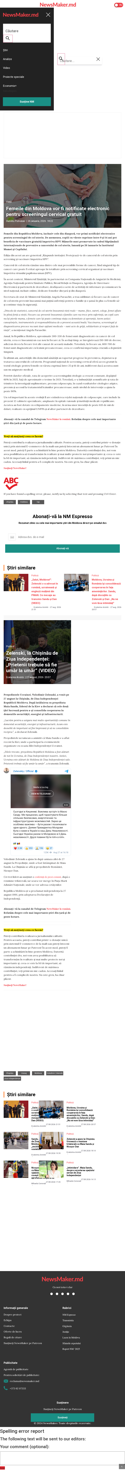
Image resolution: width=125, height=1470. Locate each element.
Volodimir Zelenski (55, 1073)
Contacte (9, 1325)
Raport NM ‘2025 (71, 1348)
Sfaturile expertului (71, 1343)
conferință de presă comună (48, 876)
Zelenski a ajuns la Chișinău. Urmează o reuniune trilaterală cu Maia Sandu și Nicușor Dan (81, 1143)
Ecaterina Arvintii (41, 607)
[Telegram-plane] (73, 1294)
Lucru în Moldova (71, 1337)
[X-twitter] (57, 1294)
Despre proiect (12, 1314)
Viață (9, 201)
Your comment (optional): (24, 1447)
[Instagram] (62, 1294)
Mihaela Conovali (38, 1183)
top (38, 502)
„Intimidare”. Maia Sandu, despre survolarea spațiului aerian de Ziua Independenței (80, 1172)
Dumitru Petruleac (15, 221)
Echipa (7, 1320)
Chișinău (9, 502)
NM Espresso (69, 1314)
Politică (34, 575)
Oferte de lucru (13, 1331)
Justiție (65, 1331)
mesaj (24, 1073)
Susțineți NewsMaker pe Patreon (23, 1343)
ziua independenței (12, 1078)
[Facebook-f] (51, 1294)
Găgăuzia (67, 1326)
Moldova (24, 502)
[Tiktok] (68, 1294)
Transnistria (68, 1320)
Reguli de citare (13, 1337)
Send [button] (2, 1468)
